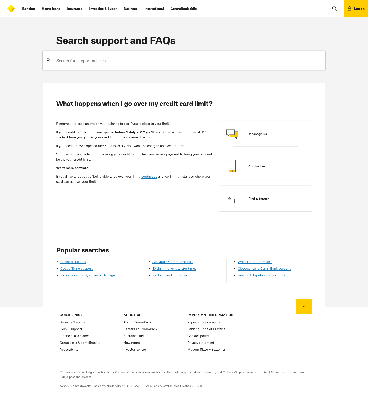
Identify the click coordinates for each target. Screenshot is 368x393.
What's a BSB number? (255, 261)
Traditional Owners (113, 372)
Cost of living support (76, 268)
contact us (149, 176)
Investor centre (135, 349)
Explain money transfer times (174, 268)
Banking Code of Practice (206, 329)
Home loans (51, 8)
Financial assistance (74, 336)
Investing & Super (103, 8)
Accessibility (69, 349)
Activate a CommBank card (172, 261)
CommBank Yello (184, 8)
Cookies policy (198, 336)
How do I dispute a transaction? (261, 275)
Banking (28, 8)
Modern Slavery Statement (207, 349)
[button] (335, 8)
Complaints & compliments (80, 342)
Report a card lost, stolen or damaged (88, 275)
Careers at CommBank (140, 329)
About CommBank (137, 322)
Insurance (74, 8)
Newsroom (132, 342)
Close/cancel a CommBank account (264, 268)
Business (131, 8)
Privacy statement (200, 342)
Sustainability (134, 336)
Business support (73, 261)
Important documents (203, 322)
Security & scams (72, 322)
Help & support (71, 329)
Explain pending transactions (174, 275)
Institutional (154, 8)
